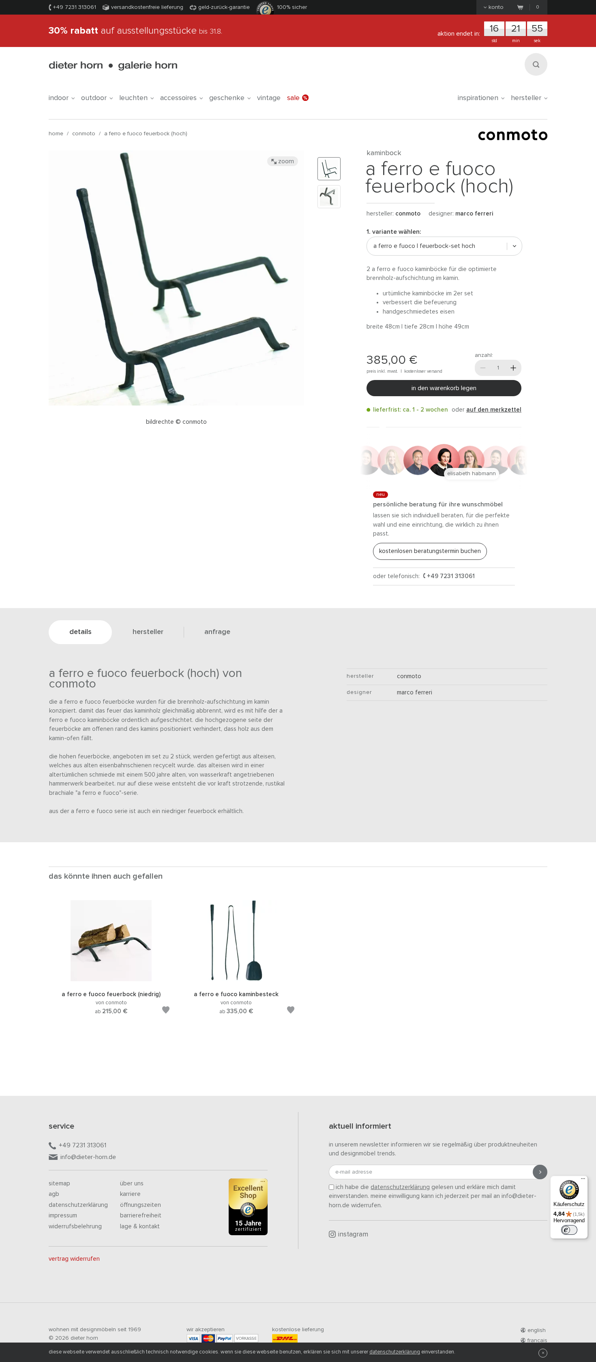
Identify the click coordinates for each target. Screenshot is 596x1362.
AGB (54, 1194)
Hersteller (526, 98)
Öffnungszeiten (140, 1205)
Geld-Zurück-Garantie (224, 7)
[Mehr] (513, 368)
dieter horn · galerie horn (113, 65)
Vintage (269, 98)
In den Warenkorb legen (444, 388)
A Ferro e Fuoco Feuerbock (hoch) (145, 134)
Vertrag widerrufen (74, 1259)
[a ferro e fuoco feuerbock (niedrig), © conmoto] (111, 979)
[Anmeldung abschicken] (540, 1172)
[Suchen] (536, 64)
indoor (59, 98)
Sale (293, 98)
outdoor (94, 98)
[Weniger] (483, 368)
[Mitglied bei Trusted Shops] (248, 1208)
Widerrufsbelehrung (75, 1226)
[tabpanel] (111, 967)
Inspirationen (478, 98)
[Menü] (583, 1180)
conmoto (83, 134)
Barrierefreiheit (140, 1216)
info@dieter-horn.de (88, 1157)
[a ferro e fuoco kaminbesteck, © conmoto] (236, 979)
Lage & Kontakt (140, 1226)
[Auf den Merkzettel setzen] (166, 1011)
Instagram (353, 1234)
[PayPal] (225, 1338)
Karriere (130, 1194)
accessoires (178, 98)
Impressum (63, 1216)
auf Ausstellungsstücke (135, 31)
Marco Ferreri (474, 214)
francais (537, 1340)
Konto (496, 7)
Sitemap (59, 1184)
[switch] (569, 1230)
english (536, 1330)
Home (56, 134)
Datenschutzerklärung (78, 1205)
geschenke (226, 98)
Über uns (132, 1184)
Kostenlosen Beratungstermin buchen (430, 551)
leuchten (133, 98)
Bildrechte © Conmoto (176, 422)
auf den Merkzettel (493, 410)
